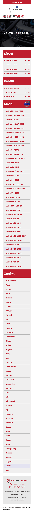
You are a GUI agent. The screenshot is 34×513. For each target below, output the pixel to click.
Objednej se (17, 2)
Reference (13, 500)
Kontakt (21, 500)
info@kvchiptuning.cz (17, 9)
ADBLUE (24, 497)
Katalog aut (25, 492)
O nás (17, 492)
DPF (21, 494)
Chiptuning (14, 494)
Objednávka (9, 492)
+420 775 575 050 (17, 12)
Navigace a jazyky (13, 497)
